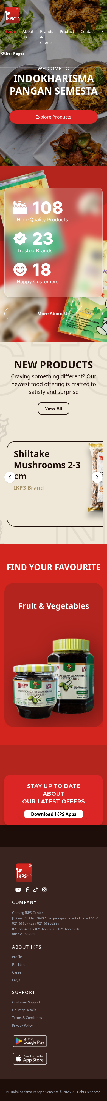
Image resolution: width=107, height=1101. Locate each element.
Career (17, 972)
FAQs (16, 980)
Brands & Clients (46, 37)
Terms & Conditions (27, 1017)
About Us (27, 34)
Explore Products (53, 117)
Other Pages (12, 53)
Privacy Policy (22, 1025)
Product (67, 31)
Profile (17, 957)
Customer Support (26, 1002)
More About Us (53, 314)
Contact (88, 31)
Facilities (18, 964)
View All (53, 408)
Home (10, 31)
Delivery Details (24, 1010)
